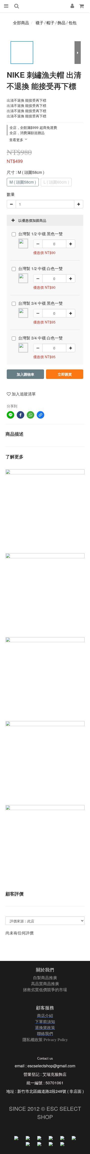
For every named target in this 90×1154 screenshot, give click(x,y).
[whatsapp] (30, 415)
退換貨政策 (45, 1027)
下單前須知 (45, 1021)
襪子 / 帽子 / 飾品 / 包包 (56, 22)
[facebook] (20, 415)
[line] (10, 415)
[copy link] (40, 415)
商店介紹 (45, 1015)
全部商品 (21, 22)
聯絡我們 (45, 1033)
